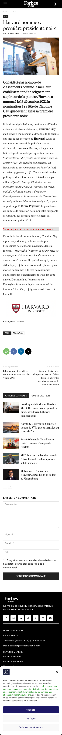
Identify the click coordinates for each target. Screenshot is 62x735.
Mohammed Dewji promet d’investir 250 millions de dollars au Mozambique (38, 474)
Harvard (39, 138)
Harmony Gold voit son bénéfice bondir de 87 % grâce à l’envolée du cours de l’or (40, 427)
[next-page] (10, 487)
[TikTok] (28, 618)
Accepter (31, 709)
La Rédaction (13, 33)
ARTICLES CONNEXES (16, 395)
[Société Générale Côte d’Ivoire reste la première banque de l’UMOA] (11, 443)
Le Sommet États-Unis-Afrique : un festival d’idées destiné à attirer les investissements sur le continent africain (45, 378)
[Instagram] (13, 618)
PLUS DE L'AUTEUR (40, 395)
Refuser (31, 718)
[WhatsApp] (6, 351)
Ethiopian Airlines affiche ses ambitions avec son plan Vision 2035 (16, 374)
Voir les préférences (31, 727)
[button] (57, 672)
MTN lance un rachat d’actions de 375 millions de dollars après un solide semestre (39, 459)
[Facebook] (13, 351)
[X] (28, 351)
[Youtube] (50, 618)
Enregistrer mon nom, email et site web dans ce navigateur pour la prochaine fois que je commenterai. (29, 564)
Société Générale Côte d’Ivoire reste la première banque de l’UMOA (37, 443)
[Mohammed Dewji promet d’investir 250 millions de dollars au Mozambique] (11, 474)
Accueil (6, 11)
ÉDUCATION (18, 333)
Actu (15, 11)
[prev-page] (5, 487)
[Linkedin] (21, 351)
